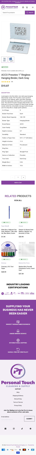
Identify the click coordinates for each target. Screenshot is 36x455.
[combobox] (18, 12)
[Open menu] (33, 7)
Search (31, 12)
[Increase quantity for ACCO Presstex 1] (23, 177)
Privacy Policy (18, 405)
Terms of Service (18, 402)
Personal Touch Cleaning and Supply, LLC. (16, 445)
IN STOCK (5, 67)
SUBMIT (29, 419)
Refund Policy (18, 399)
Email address (5, 416)
